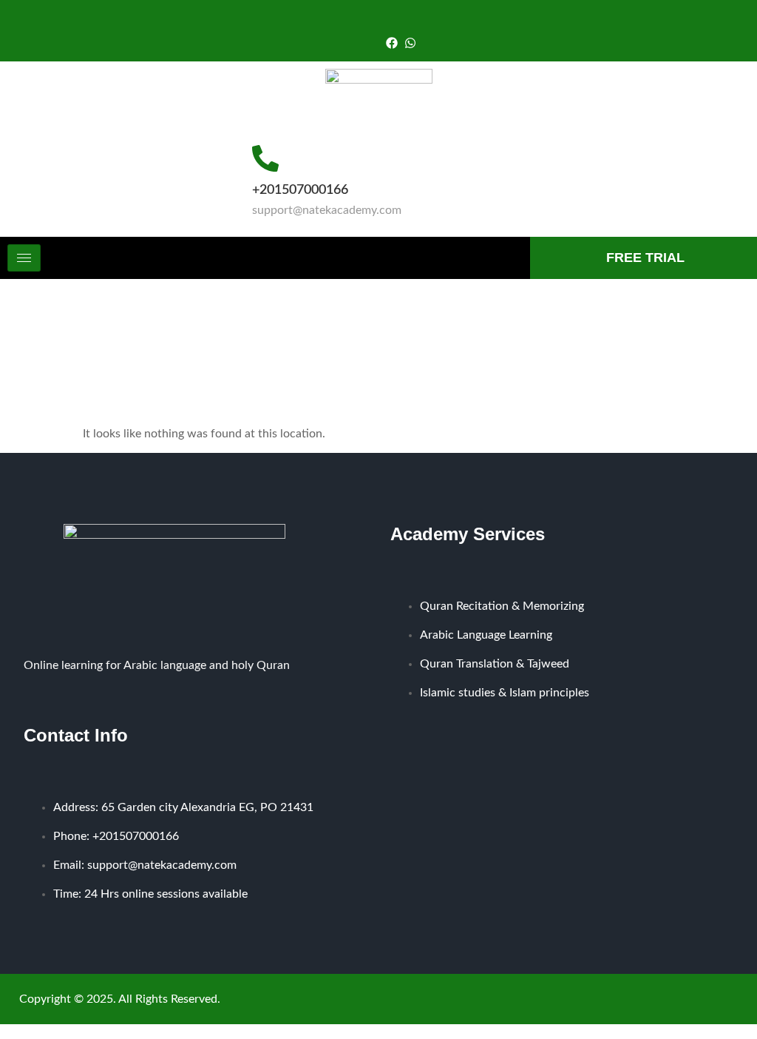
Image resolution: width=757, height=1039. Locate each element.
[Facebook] (392, 43)
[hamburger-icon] (24, 258)
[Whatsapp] (410, 43)
